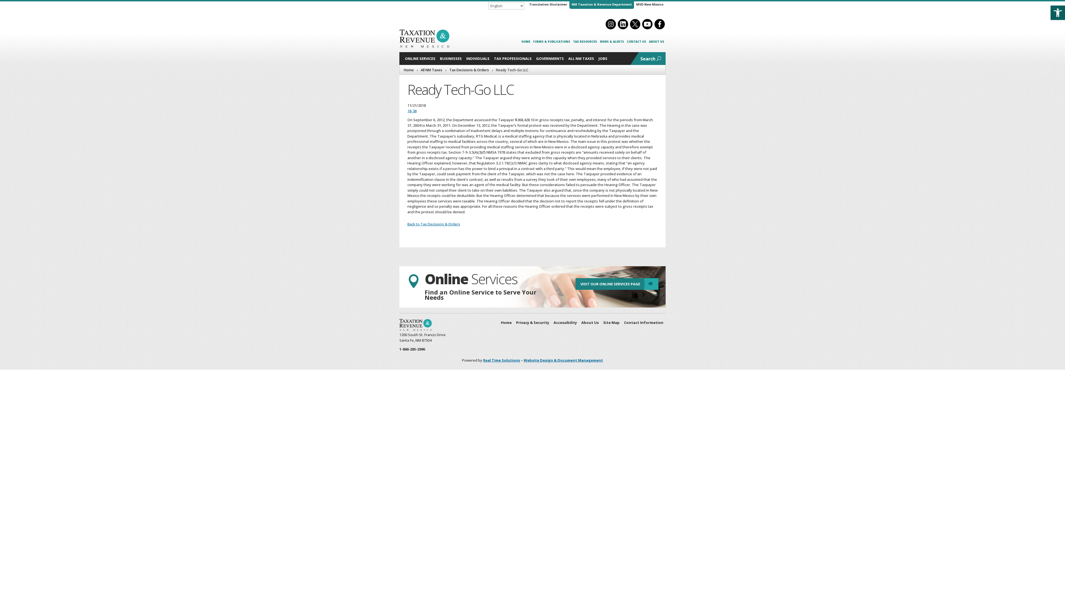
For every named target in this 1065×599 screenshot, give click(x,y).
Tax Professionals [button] (513, 58)
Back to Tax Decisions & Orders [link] (433, 224)
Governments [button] (550, 58)
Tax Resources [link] (585, 42)
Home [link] (525, 42)
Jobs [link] (603, 58)
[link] (1058, 13)
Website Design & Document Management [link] (563, 360)
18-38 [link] (412, 110)
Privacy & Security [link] (532, 322)
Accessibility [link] (565, 322)
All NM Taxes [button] (581, 58)
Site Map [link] (611, 322)
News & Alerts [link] (612, 42)
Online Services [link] (420, 58)
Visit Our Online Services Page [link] (610, 283)
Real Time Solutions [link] (501, 360)
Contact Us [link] (636, 42)
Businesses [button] (451, 58)
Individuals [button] (478, 58)
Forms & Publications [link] (551, 42)
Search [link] (647, 59)
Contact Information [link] (643, 322)
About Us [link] (656, 42)
